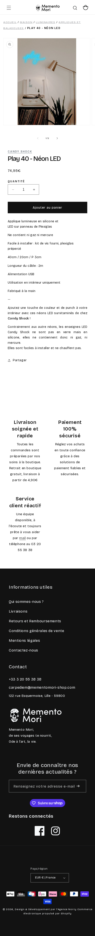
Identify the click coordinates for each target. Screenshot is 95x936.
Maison (26, 22)
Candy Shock (20, 151)
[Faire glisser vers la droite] (57, 138)
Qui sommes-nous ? (26, 602)
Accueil (10, 22)
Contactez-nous (23, 650)
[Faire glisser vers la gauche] (38, 138)
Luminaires (45, 22)
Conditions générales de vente (36, 631)
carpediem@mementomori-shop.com (42, 687)
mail (22, 538)
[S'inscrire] (78, 786)
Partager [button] (20, 360)
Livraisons (18, 611)
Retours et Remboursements (35, 621)
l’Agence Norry (66, 909)
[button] (9, 8)
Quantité (16, 181)
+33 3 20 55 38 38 (25, 679)
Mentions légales (24, 640)
